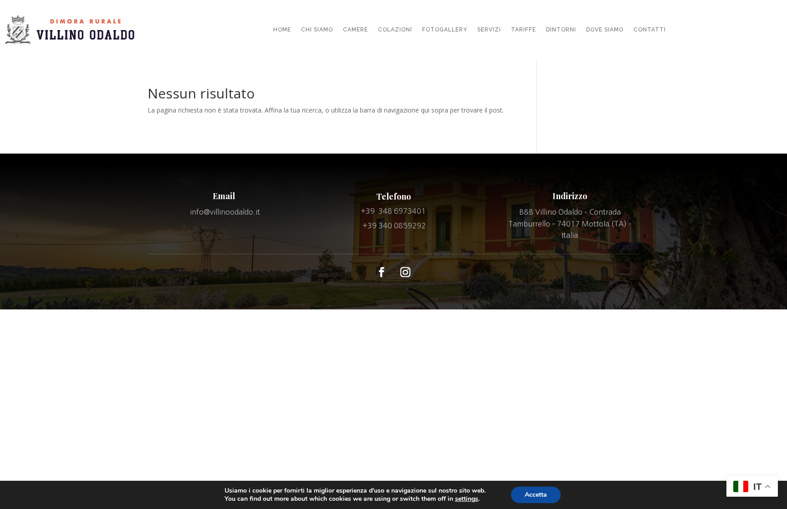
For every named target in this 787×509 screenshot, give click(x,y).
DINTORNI (561, 29)
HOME (282, 29)
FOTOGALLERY (444, 29)
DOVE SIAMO (604, 29)
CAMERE (355, 29)
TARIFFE (523, 29)
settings (466, 499)
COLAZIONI (395, 29)
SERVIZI (489, 29)
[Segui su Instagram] (405, 272)
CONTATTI (650, 29)
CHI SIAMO (317, 29)
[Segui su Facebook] (382, 272)
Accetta (536, 494)
